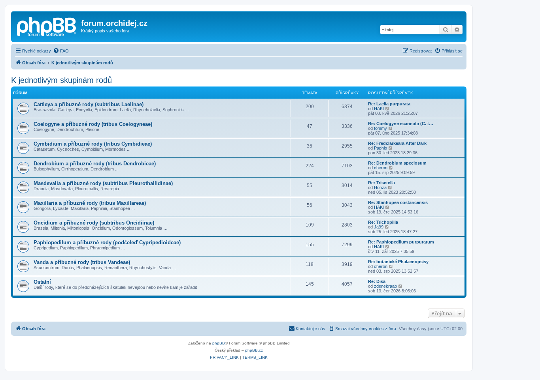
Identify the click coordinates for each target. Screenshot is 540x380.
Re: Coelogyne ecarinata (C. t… (400, 123)
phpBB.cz (254, 350)
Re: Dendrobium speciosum (397, 163)
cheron (380, 167)
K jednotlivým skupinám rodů (61, 80)
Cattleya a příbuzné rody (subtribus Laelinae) (88, 104)
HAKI (379, 108)
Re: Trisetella (381, 182)
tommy (380, 128)
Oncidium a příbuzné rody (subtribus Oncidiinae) (94, 223)
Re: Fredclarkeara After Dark (397, 143)
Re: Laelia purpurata (389, 103)
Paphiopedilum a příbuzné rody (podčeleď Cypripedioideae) (107, 242)
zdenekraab (385, 286)
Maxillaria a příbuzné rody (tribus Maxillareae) (90, 203)
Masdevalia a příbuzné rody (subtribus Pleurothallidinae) (103, 183)
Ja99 (378, 227)
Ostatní (42, 282)
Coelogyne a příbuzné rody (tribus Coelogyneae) (93, 124)
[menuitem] (61, 51)
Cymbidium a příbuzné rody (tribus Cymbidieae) (93, 144)
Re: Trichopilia (383, 222)
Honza (380, 187)
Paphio (380, 148)
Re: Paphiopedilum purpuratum (401, 242)
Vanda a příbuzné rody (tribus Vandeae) (82, 262)
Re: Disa (376, 281)
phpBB (218, 343)
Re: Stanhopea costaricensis (398, 202)
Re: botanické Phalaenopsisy (398, 261)
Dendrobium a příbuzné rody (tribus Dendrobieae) (95, 164)
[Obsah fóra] (47, 25)
